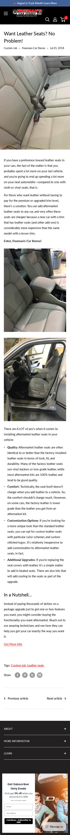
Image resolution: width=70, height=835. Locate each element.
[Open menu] (6, 13)
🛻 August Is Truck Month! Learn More (35, 3)
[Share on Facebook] (17, 675)
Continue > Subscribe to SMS (18, 821)
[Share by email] (39, 675)
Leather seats (35, 665)
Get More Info (13, 644)
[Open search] (47, 19)
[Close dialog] (65, 776)
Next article (54, 698)
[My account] (55, 19)
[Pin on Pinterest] (25, 675)
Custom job (18, 665)
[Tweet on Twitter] (32, 675)
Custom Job (10, 48)
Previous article (18, 698)
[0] (62, 19)
